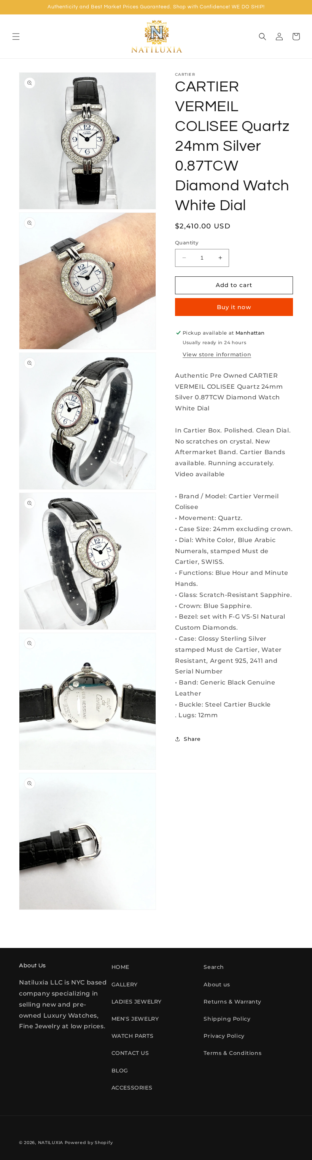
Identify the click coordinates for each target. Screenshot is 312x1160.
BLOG (119, 1070)
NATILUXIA (51, 1142)
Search (214, 967)
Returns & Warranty (232, 1001)
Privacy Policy (224, 1035)
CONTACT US (130, 1053)
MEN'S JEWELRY (135, 1018)
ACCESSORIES (132, 1087)
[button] (16, 36)
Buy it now (234, 307)
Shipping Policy (227, 1018)
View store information (217, 354)
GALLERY (124, 984)
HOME (120, 967)
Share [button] (192, 739)
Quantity (186, 242)
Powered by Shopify (89, 1142)
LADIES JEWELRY (136, 1001)
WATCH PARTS (132, 1035)
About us (217, 984)
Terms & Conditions (232, 1053)
